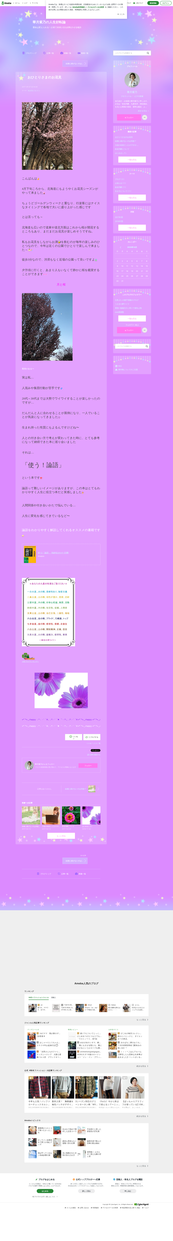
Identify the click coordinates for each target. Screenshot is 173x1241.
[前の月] (120, 247)
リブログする (93, 737)
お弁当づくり (113, 1029)
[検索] (148, 53)
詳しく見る (86, 1191)
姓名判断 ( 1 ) (120, 187)
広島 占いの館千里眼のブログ (127, 300)
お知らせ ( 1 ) (120, 183)
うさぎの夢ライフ (122, 304)
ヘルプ (146, 1208)
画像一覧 (67, 53)
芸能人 (53, 997)
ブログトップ (31, 53)
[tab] (38, 997)
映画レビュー (73, 1029)
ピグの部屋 (138, 96)
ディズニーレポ (33, 1029)
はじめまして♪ (121, 153)
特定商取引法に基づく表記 (131, 1208)
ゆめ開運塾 (119, 312)
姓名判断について (122, 149)
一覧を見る (132, 160)
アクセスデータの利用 (110, 1208)
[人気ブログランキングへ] (28, 656)
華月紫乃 (132, 92)
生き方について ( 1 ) (123, 191)
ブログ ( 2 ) (119, 179)
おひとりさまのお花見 (45, 77)
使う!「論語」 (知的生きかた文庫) (53, 552)
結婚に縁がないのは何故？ (76, 63)
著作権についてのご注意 (128, 369)
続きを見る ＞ (143, 111)
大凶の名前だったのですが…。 (127, 145)
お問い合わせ (84, 1208)
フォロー (88, 766)
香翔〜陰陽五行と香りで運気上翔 (128, 308)
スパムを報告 (71, 1208)
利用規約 (96, 1208)
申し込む (128, 1191)
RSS (120, 366)
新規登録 (153, 3)
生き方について (33, 91)
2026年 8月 (132, 247)
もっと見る (61, 836)
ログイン (165, 3)
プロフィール (126, 96)
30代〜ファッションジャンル (38, 997)
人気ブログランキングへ (30, 661)
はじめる (45, 1191)
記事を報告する (95, 755)
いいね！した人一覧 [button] (93, 743)
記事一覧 (50, 53)
